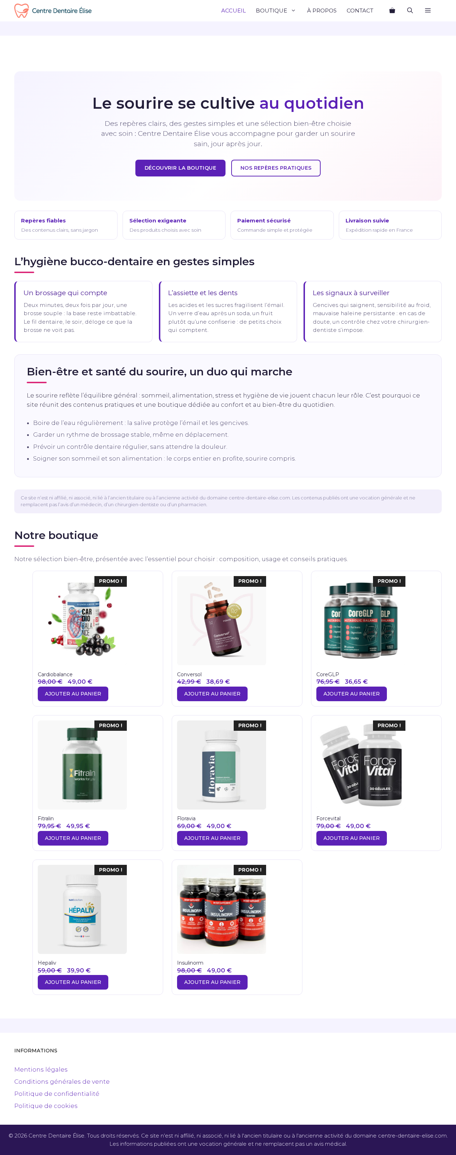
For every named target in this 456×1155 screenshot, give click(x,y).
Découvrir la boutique (180, 168)
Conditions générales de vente (62, 1081)
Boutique (271, 10)
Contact (360, 10)
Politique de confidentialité (56, 1093)
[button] (428, 10)
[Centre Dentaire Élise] (53, 10)
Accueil (233, 10)
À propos (322, 10)
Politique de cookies (46, 1105)
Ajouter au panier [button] (73, 694)
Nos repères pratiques (275, 168)
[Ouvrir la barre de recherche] (410, 10)
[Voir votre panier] (392, 10)
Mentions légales (41, 1069)
